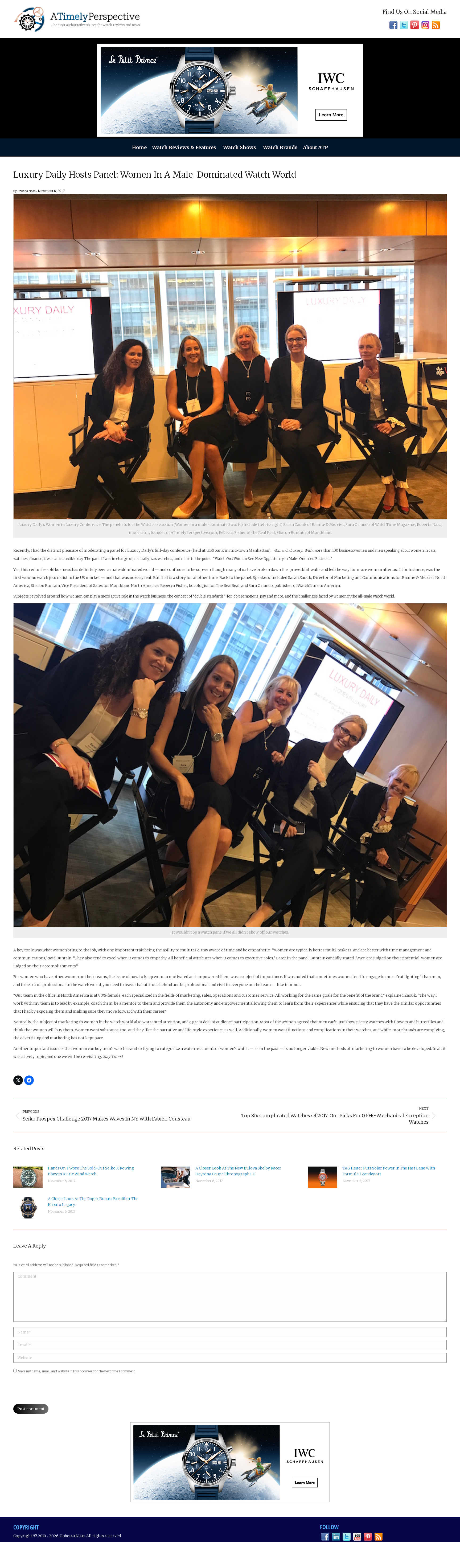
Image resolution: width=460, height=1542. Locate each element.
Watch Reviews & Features (184, 147)
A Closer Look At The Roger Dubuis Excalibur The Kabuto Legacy (93, 1201)
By (24, 191)
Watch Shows (239, 147)
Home (139, 147)
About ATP (315, 147)
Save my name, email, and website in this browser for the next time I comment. (76, 1371)
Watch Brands (280, 147)
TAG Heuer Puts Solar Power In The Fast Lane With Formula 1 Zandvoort (389, 1171)
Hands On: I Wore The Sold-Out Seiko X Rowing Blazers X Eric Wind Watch (91, 1171)
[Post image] (28, 1177)
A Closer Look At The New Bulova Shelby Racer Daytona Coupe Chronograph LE (238, 1171)
